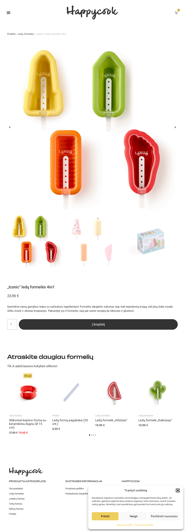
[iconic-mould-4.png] (92, 127)
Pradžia (11, 33)
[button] (178, 490)
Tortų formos (15, 415)
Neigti (134, 516)
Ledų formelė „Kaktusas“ (155, 420)
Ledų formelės (26, 33)
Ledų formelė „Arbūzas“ (111, 420)
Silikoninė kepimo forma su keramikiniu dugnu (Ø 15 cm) (27, 423)
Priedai (55, 415)
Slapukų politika (125, 524)
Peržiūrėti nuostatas (164, 516)
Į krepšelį (98, 324)
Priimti (105, 516)
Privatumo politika (144, 524)
